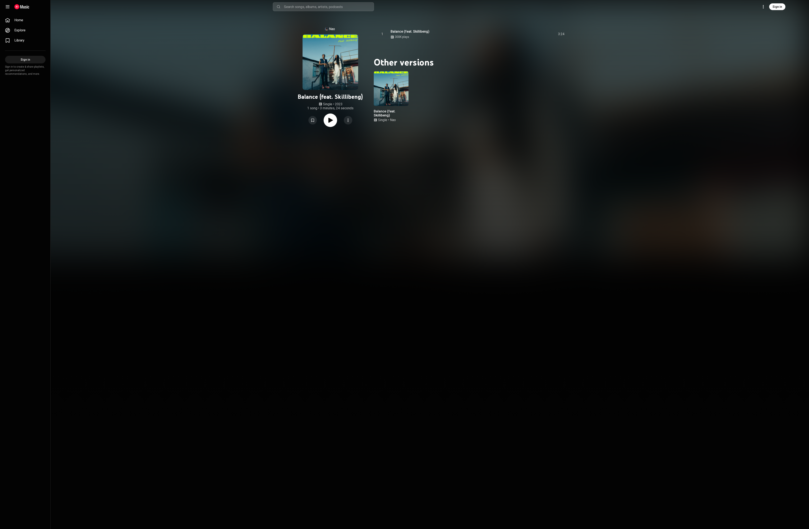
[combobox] (329, 7)
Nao (332, 29)
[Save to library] (312, 120)
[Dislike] (537, 34)
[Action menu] (348, 120)
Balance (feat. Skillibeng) (410, 31)
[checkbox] (561, 34)
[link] (25, 20)
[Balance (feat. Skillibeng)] (391, 88)
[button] (312, 120)
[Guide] (7, 6)
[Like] (529, 34)
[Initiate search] (278, 6)
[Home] (21, 6)
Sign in (777, 6)
